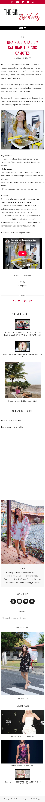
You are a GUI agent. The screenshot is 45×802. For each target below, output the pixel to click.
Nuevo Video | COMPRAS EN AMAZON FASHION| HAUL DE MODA (23, 783)
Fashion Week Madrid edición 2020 (23, 766)
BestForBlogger (36, 799)
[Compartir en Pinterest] (26, 301)
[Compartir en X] (20, 301)
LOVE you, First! (22, 698)
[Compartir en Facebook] (15, 301)
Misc (22, 37)
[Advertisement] (23, 489)
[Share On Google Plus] (30, 301)
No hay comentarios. (23, 58)
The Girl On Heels (16, 799)
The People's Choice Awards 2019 (23, 736)
